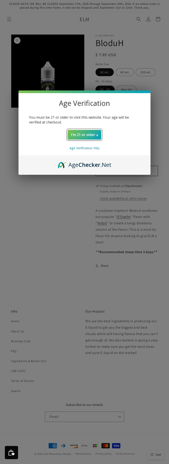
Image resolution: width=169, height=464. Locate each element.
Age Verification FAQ (84, 148)
